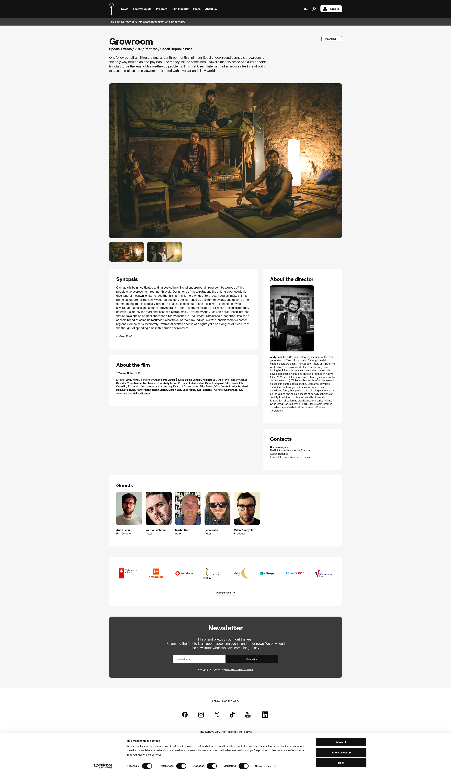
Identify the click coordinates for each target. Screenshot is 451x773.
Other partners (223, 592)
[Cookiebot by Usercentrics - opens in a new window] (103, 766)
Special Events (120, 49)
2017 (138, 49)
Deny (341, 762)
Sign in (334, 8)
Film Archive (329, 39)
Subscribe (252, 659)
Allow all (341, 742)
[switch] (181, 766)
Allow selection (341, 752)
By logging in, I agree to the (225, 669)
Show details (263, 766)
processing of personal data (239, 669)
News (124, 8)
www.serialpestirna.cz (136, 393)
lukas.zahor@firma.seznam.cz (295, 457)
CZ (306, 8)
